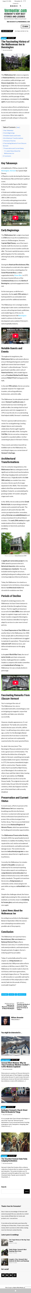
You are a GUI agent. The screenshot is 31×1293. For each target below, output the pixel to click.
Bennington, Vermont (8, 171)
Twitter (13, 6)
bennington (4, 994)
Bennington (22, 316)
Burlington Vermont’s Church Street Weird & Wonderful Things (14, 1111)
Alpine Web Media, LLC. (19, 1287)
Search (3, 1187)
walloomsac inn (21, 994)
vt (15, 994)
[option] (22, 31)
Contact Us (15, 3)
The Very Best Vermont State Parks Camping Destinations (14, 1160)
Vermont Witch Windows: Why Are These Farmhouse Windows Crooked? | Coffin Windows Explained (15, 1065)
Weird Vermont (5, 1060)
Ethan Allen (18, 275)
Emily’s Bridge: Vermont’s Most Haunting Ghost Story (18, 1250)
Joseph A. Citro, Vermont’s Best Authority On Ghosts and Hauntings (19, 1260)
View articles (15, 1019)
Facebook (11, 6)
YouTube (16, 6)
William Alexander (7, 50)
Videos (3, 1107)
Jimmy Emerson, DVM (20, 555)
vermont (11, 994)
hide (18, 127)
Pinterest (15, 6)
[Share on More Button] (15, 1290)
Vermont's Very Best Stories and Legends (14, 15)
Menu (26, 26)
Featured (4, 1156)
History (3, 38)
